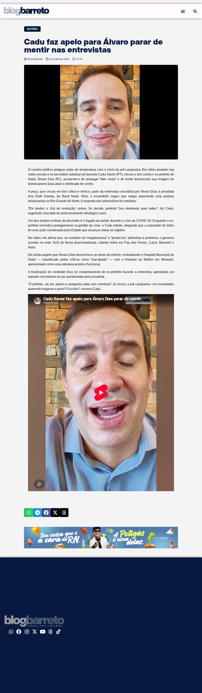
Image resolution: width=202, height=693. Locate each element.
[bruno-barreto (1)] (101, 547)
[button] (183, 11)
